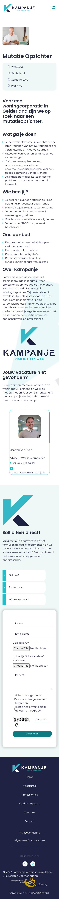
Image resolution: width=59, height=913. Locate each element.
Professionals (29, 794)
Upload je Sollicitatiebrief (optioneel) (28, 658)
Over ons (29, 812)
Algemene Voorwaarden (29, 840)
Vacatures (29, 785)
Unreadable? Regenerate (16, 725)
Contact (30, 821)
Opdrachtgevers (29, 803)
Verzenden (32, 733)
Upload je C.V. (21, 642)
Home (30, 776)
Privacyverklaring (29, 832)
